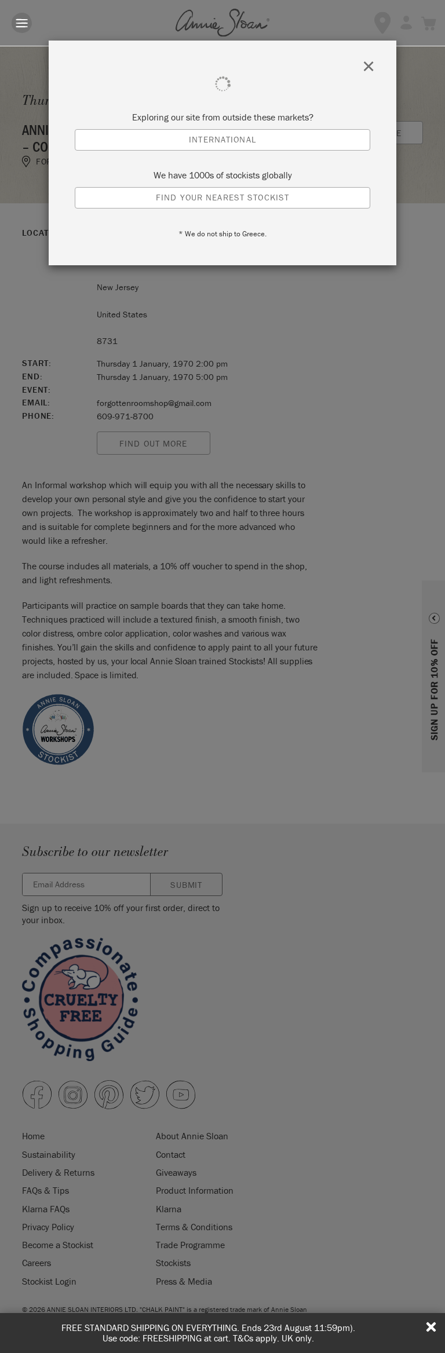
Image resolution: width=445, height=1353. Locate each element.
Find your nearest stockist (222, 197)
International (222, 139)
